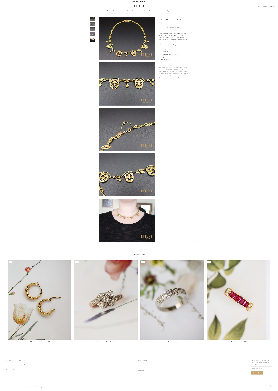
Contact (140, 368)
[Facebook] (6, 369)
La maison (143, 11)
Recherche (265, 6)
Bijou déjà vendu (173, 27)
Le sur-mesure (117, 11)
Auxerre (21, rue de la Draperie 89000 (175, 77)
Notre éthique (141, 363)
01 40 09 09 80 (143, 1)
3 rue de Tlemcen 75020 (176, 75)
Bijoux (108, 11)
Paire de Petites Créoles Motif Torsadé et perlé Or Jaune (40, 342)
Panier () (272, 6)
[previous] (4, 301)
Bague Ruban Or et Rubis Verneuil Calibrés (238, 342)
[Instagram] (9, 369)
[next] (273, 301)
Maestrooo (15, 387)
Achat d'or (126, 11)
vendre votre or (173, 67)
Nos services (135, 11)
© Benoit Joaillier (9, 384)
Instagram (168, 11)
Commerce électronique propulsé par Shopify (31, 387)
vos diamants (166, 71)
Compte (258, 6)
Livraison (140, 365)
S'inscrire (256, 372)
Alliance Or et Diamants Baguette (172, 342)
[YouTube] (13, 369)
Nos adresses (152, 11)
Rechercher (141, 370)
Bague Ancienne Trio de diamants (105, 342)
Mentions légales (142, 360)
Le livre (161, 11)
